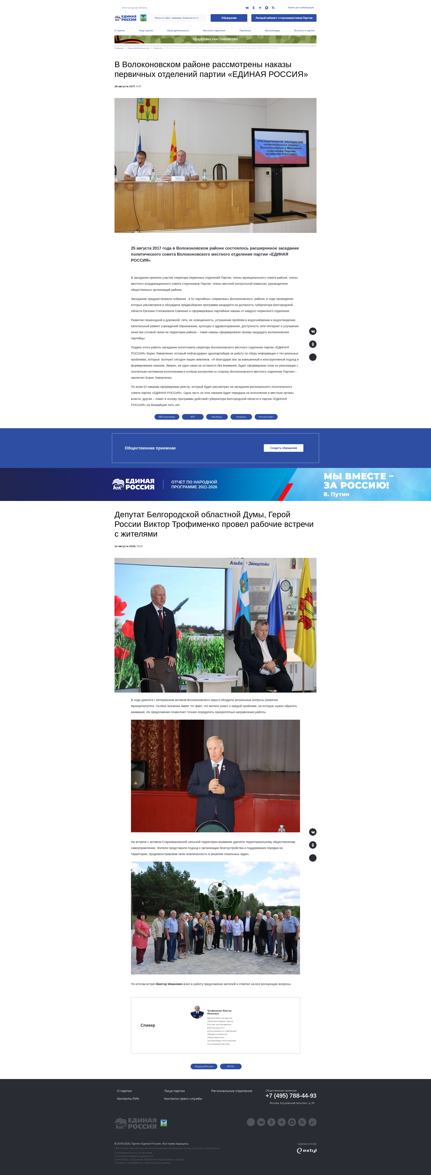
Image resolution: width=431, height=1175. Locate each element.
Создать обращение (283, 448)
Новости (158, 48)
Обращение (229, 18)
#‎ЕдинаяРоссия (204, 1066)
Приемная (245, 30)
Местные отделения (214, 30)
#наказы (241, 416)
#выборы (217, 416)
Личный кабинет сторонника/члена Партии (283, 18)
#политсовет (266, 416)
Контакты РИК (128, 1099)
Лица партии (146, 30)
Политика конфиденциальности (133, 1156)
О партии (119, 30)
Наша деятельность (178, 30)
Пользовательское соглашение (133, 1152)
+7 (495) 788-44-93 (291, 1095)
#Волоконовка (167, 416)
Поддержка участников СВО (216, 39)
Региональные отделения (231, 1091)
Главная (118, 48)
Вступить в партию (304, 30)
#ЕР (192, 416)
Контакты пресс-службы (183, 1099)
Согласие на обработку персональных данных (142, 1163)
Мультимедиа (272, 30)
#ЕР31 (231, 1066)
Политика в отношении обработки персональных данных (149, 1159)
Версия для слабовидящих (301, 7)
